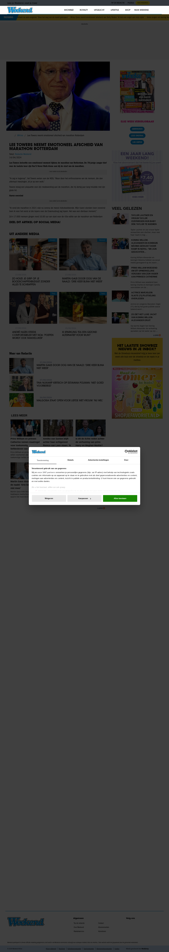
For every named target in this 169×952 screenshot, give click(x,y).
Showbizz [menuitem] (68, 10)
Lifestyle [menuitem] (115, 10)
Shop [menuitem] (127, 10)
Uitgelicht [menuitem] (99, 10)
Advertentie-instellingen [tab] (98, 460)
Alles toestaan (120, 498)
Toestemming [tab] (43, 460)
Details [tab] (71, 460)
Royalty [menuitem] (84, 10)
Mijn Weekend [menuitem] (141, 10)
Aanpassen (83, 498)
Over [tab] (126, 460)
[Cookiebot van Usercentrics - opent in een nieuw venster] (126, 452)
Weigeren (49, 498)
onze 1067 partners (46, 472)
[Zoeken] (160, 10)
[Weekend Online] (20, 10)
